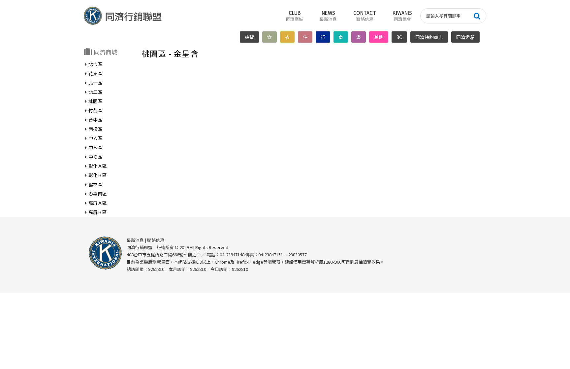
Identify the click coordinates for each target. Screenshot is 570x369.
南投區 (95, 129)
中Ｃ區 (95, 156)
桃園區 (95, 101)
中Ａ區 (95, 138)
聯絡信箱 (155, 240)
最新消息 (135, 240)
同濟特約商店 (429, 37)
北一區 (95, 82)
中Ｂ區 (95, 147)
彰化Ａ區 (97, 166)
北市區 (95, 64)
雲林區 (95, 184)
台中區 (95, 119)
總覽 (249, 37)
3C (399, 37)
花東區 (95, 73)
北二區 (95, 92)
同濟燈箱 (465, 37)
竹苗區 (95, 110)
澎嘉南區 (97, 193)
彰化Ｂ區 (97, 175)
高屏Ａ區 (97, 203)
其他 (378, 37)
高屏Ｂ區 (97, 212)
